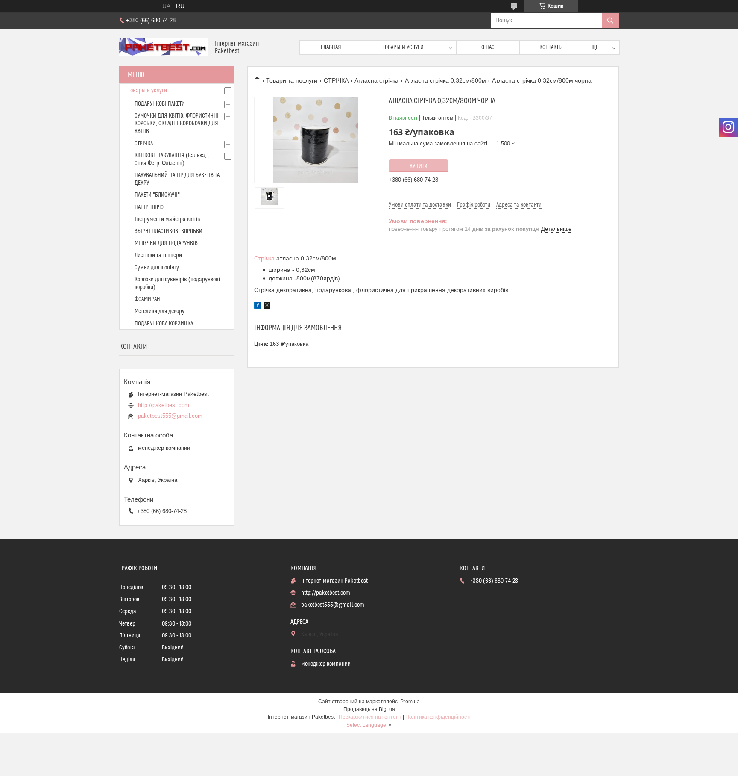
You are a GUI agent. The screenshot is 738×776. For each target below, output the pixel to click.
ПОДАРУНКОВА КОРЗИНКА (164, 323)
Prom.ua (410, 702)
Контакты (551, 47)
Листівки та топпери (158, 255)
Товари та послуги (291, 80)
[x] (267, 306)
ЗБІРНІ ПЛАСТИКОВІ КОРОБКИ (168, 231)
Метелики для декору (159, 311)
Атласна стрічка (376, 80)
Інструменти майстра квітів (167, 219)
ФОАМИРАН (147, 299)
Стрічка (264, 258)
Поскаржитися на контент (370, 717)
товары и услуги (147, 90)
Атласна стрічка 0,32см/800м (445, 80)
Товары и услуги (403, 47)
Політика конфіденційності (438, 717)
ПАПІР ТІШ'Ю (149, 207)
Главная (331, 47)
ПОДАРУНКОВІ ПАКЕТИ (160, 103)
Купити (419, 166)
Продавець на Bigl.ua (369, 709)
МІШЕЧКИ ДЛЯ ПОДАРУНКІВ (166, 243)
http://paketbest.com (163, 405)
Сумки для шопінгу (157, 267)
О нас (488, 47)
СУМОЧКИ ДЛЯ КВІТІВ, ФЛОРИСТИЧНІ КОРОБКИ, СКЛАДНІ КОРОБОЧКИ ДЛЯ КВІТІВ (177, 123)
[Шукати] (610, 20)
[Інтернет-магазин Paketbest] (163, 48)
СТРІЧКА (336, 80)
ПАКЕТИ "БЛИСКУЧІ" (157, 195)
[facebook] (257, 306)
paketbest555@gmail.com (170, 416)
